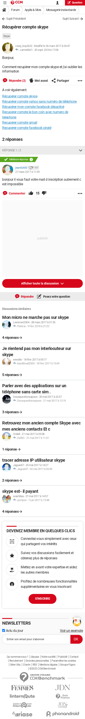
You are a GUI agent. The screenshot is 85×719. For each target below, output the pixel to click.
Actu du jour (14, 631)
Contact (74, 656)
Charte (26, 664)
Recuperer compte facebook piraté (26, 128)
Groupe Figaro (67, 664)
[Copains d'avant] (22, 705)
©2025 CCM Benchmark (42, 668)
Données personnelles (37, 660)
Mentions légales (48, 664)
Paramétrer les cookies (63, 660)
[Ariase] (22, 714)
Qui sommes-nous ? (17, 656)
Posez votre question (56, 296)
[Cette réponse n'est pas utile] (44, 193)
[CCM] (17, 2)
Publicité (62, 656)
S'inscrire (42, 598)
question (77, 2)
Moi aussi (41, 80)
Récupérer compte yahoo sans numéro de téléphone (39, 101)
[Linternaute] (22, 696)
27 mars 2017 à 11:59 (27, 171)
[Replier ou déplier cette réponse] (80, 150)
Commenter (16, 193)
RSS (35, 664)
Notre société (48, 656)
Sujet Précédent (16, 18)
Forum (15, 10)
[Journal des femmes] (22, 688)
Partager (63, 80)
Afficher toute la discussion (40, 283)
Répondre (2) (17, 80)
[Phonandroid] (62, 714)
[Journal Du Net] (62, 687)
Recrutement (16, 660)
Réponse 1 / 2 (11, 150)
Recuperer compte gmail (19, 122)
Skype (6, 36)
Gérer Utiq (15, 664)
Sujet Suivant (71, 18)
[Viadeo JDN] (62, 705)
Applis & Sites (33, 10)
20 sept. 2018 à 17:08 (46, 49)
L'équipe (35, 656)
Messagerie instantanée (61, 10)
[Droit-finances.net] (62, 696)
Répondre (27, 296)
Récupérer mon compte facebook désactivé (33, 107)
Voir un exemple (71, 631)
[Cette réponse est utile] (31, 193)
